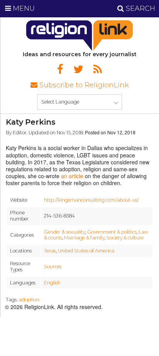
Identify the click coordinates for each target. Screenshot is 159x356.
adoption (29, 300)
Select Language (60, 102)
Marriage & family (84, 238)
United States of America (86, 251)
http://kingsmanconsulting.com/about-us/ (91, 200)
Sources (52, 266)
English (52, 283)
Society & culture (125, 238)
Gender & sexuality (64, 232)
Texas (50, 251)
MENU (23, 8)
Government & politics (112, 232)
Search (139, 8)
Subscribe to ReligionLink (83, 85)
